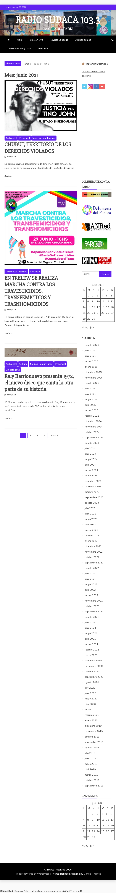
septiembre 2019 (94, 742)
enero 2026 (91, 366)
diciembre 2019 (93, 725)
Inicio (19, 39)
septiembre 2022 (94, 562)
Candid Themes (92, 873)
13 (112, 301)
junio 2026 (90, 355)
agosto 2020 (92, 682)
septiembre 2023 (94, 497)
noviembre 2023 (94, 486)
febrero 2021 (92, 649)
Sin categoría (13, 369)
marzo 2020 (91, 709)
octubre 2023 (92, 491)
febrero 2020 (92, 714)
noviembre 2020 (94, 665)
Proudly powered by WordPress (32, 873)
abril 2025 (90, 404)
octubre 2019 (92, 736)
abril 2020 (90, 703)
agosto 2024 (92, 442)
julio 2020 (90, 687)
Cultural (23, 363)
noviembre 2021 (94, 600)
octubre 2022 (92, 557)
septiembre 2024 (94, 437)
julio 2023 (90, 508)
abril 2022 (90, 589)
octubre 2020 (92, 671)
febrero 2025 (92, 415)
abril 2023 (90, 524)
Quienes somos (83, 39)
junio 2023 (90, 513)
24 (98, 312)
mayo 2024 (91, 459)
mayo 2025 (91, 399)
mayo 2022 (91, 584)
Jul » (92, 327)
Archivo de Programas (20, 48)
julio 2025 (90, 388)
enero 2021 (91, 655)
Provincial (24, 137)
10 (98, 301)
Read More (8, 176)
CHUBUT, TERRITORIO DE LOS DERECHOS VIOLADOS (38, 147)
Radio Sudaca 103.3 (58, 20)
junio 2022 (90, 578)
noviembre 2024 (94, 426)
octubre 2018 (92, 780)
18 (102, 307)
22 (88, 312)
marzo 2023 (91, 529)
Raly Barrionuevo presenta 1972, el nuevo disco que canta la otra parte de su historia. (39, 383)
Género (23, 271)
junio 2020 (90, 693)
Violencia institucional (43, 137)
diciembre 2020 (93, 660)
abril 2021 (90, 638)
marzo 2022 (91, 595)
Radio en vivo (36, 39)
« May (85, 327)
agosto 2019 (92, 747)
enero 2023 (91, 540)
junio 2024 (90, 453)
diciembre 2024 (93, 421)
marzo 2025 (91, 410)
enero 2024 (91, 475)
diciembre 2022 (93, 546)
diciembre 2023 (93, 480)
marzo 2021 (91, 644)
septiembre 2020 (94, 676)
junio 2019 (90, 758)
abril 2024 (90, 464)
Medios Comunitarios (41, 363)
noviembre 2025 (94, 377)
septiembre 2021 (94, 611)
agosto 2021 (92, 616)
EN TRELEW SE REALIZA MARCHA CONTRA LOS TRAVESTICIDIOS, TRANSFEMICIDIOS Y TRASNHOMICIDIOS (31, 291)
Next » (54, 435)
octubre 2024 (92, 432)
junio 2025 (90, 393)
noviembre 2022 (94, 551)
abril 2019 (90, 769)
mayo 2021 (91, 633)
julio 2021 (90, 622)
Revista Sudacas (59, 39)
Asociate (43, 48)
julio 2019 (90, 752)
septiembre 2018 (94, 785)
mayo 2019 (91, 763)
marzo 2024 (91, 470)
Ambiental (11, 137)
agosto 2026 (92, 344)
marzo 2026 (91, 361)
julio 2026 (90, 350)
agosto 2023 (92, 502)
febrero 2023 (92, 535)
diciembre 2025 (93, 372)
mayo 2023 (91, 519)
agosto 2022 (92, 567)
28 (84, 318)
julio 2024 (90, 448)
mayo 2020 (91, 698)
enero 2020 (91, 720)
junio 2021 (90, 627)
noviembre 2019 (94, 731)
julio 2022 (90, 573)
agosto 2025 (92, 383)
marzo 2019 (91, 774)
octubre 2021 (92, 606)
